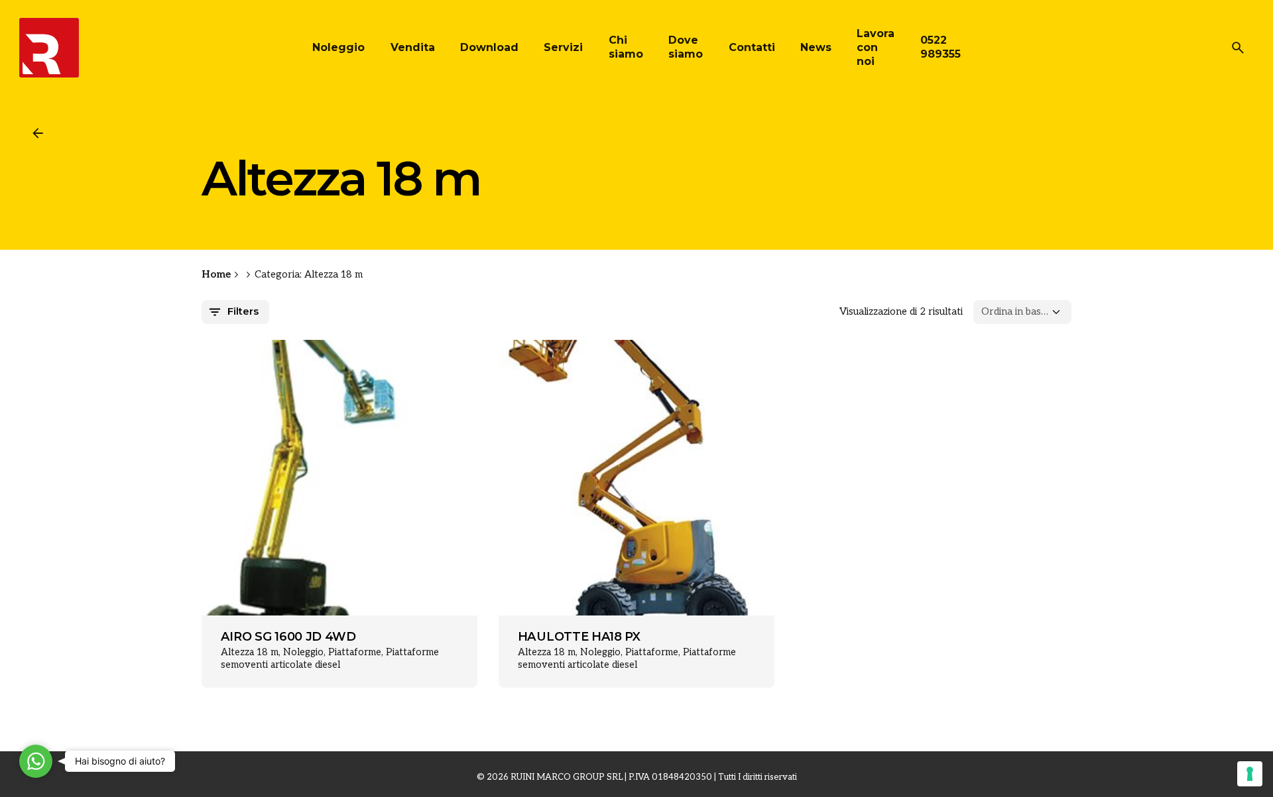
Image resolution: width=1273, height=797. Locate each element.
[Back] (37, 133)
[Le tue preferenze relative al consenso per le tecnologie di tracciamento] (1249, 773)
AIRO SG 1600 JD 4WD (288, 636)
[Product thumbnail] (339, 477)
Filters (243, 311)
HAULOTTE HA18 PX (579, 636)
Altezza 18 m (249, 652)
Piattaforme (354, 652)
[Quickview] (239, 375)
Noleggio (303, 652)
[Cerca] (1238, 48)
